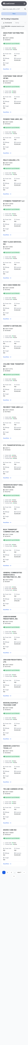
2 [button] (7, 872)
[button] (24, 872)
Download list (8, 22)
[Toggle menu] (24, 3)
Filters (14, 13)
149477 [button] (19, 872)
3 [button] (11, 872)
